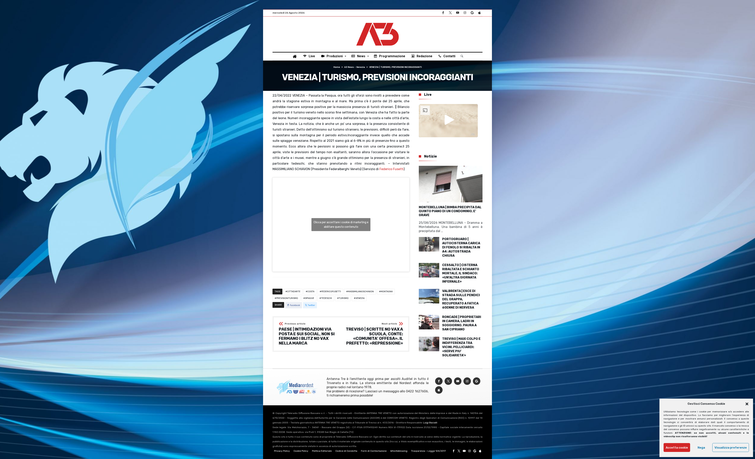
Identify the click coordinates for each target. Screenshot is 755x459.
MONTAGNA (387, 291)
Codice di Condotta (346, 451)
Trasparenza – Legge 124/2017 (428, 451)
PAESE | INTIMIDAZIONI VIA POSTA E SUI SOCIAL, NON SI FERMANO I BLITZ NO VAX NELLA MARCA (307, 334)
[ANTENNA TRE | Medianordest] (377, 22)
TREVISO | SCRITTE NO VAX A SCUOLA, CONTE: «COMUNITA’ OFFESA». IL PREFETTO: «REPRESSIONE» (374, 334)
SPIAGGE (309, 298)
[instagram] (465, 13)
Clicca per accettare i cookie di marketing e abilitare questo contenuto (341, 225)
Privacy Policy (282, 451)
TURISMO (344, 298)
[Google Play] (472, 13)
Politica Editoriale (322, 451)
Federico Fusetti (391, 169)
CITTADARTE (293, 291)
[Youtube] (457, 13)
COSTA (310, 291)
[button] (747, 404)
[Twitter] (450, 13)
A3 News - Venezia (354, 67)
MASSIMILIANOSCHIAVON (361, 291)
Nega (701, 447)
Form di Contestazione (374, 451)
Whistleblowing (398, 451)
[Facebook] (443, 13)
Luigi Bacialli (430, 422)
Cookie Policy (301, 451)
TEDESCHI (326, 298)
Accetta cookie (677, 447)
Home (336, 67)
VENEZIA (360, 298)
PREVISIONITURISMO (287, 298)
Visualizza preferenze (730, 447)
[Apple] (479, 13)
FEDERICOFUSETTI (331, 291)
